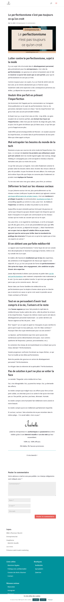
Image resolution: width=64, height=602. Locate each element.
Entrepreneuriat (21, 23)
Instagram (11, 590)
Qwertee (38, 572)
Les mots (9, 547)
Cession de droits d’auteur (17, 572)
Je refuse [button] (43, 599)
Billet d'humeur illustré (14, 533)
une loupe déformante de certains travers (23, 196)
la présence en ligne (43, 199)
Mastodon (11, 587)
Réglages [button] (50, 599)
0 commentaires (30, 23)
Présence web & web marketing (17, 550)
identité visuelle (13, 543)
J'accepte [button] (36, 599)
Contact (10, 576)
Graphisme (10, 540)
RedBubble (39, 565)
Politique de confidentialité (17, 569)
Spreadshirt (39, 569)
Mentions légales (13, 565)
